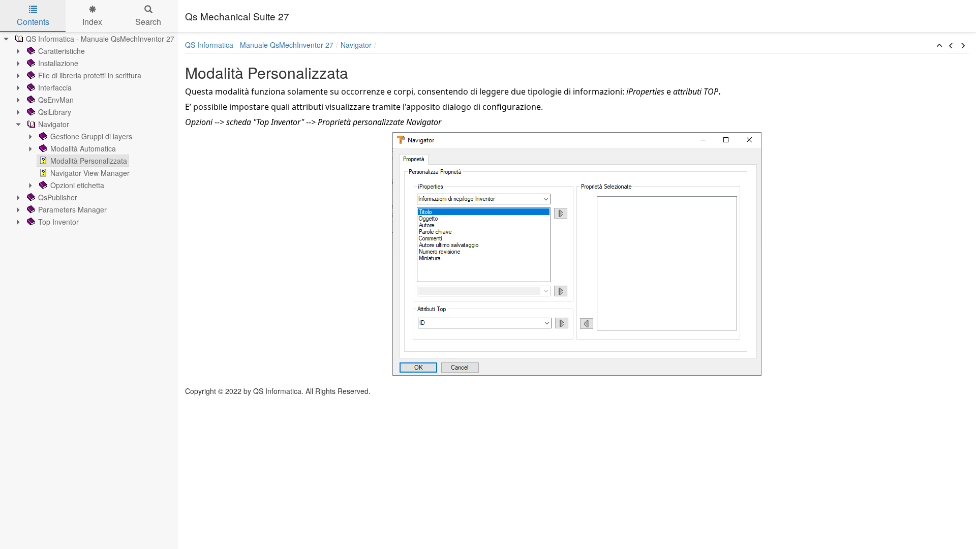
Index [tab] (92, 21)
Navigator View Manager (90, 173)
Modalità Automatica (83, 148)
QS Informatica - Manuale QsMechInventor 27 (100, 39)
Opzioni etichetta (77, 185)
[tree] (89, 130)
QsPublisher (57, 197)
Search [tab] (148, 21)
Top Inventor (58, 222)
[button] (939, 46)
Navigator (53, 124)
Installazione (58, 63)
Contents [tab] (33, 21)
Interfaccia (55, 87)
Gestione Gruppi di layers (91, 136)
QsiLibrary (54, 112)
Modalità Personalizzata (88, 161)
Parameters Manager (72, 209)
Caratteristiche (61, 51)
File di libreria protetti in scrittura (89, 75)
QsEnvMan (56, 100)
